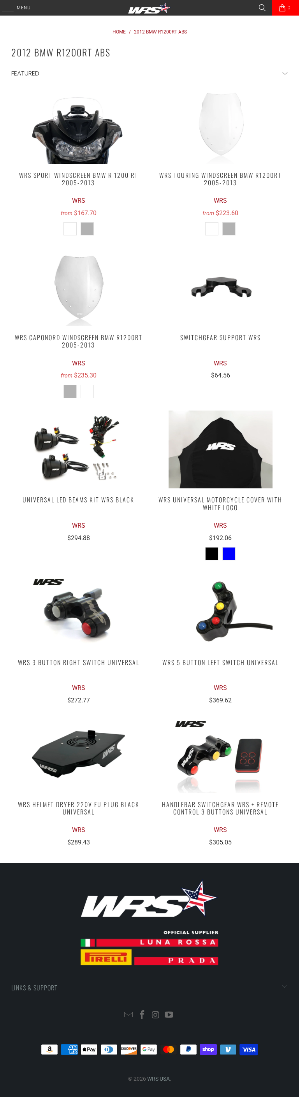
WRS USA (158, 1079)
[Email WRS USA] (129, 1015)
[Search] (262, 8)
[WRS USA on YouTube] (169, 1015)
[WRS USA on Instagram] (156, 1015)
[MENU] (4, 8)
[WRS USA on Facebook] (142, 1015)
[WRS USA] (149, 8)
